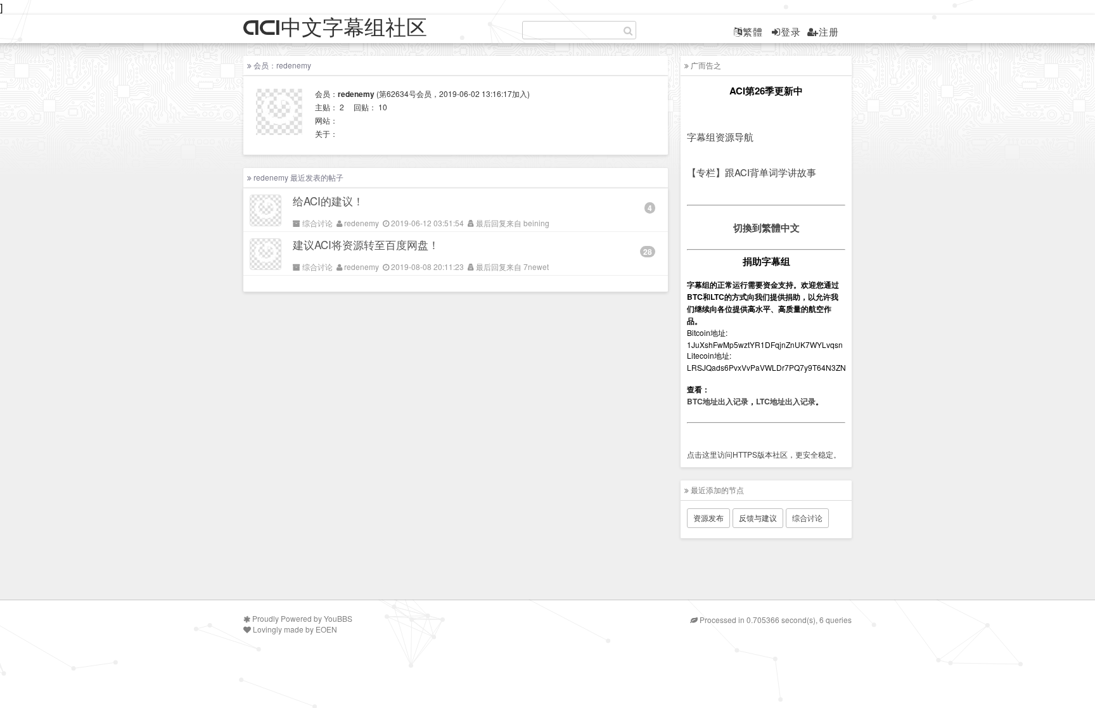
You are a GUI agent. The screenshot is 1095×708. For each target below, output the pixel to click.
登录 (791, 31)
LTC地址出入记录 (786, 401)
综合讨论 (317, 222)
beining (536, 222)
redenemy (361, 222)
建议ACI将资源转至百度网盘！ (366, 244)
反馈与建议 (758, 517)
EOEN (326, 629)
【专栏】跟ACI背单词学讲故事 (751, 172)
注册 (829, 31)
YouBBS (338, 618)
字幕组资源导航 (720, 136)
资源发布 (708, 517)
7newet (536, 266)
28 (647, 251)
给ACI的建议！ (328, 201)
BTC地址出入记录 (717, 401)
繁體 (753, 31)
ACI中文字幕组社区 (335, 28)
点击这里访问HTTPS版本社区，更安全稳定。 (764, 454)
